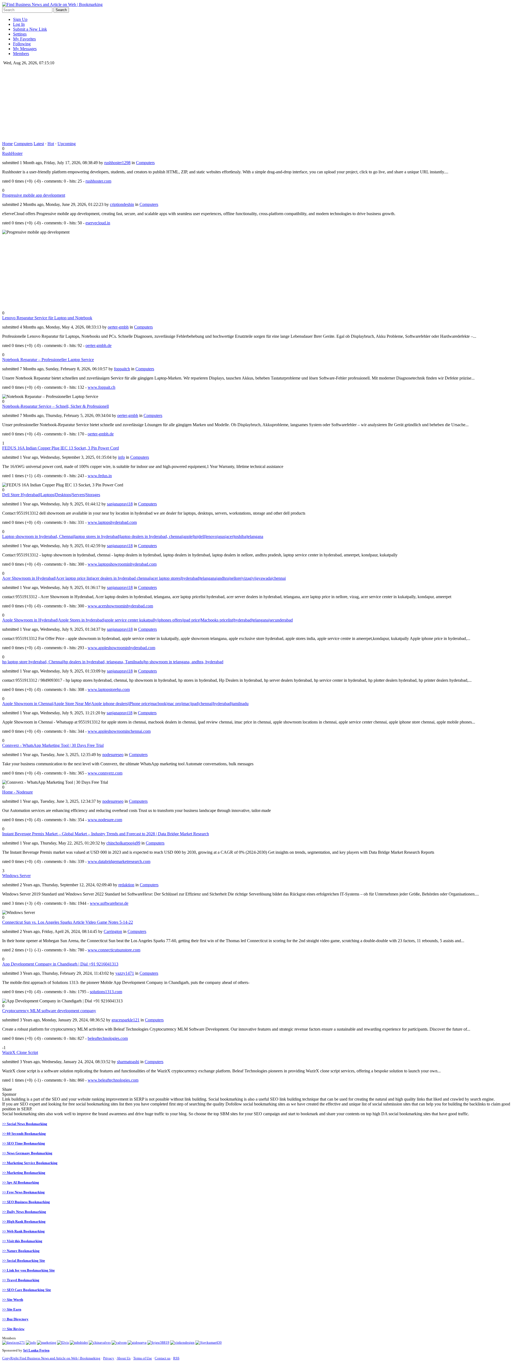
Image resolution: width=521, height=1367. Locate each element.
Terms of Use (142, 1358)
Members (21, 53)
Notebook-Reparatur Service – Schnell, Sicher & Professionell (55, 406)
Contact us (162, 1358)
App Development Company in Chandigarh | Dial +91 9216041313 (60, 964)
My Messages (25, 48)
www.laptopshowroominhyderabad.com (122, 564)
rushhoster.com (98, 181)
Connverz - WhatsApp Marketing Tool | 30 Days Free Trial (53, 745)
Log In (19, 24)
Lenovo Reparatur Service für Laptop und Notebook (47, 318)
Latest (39, 143)
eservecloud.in (97, 223)
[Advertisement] (165, 103)
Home (7, 143)
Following (22, 44)
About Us (124, 1358)
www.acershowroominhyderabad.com (120, 606)
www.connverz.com (105, 773)
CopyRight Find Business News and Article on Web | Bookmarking (51, 1358)
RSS (176, 1358)
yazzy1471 (124, 973)
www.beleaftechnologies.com (113, 1080)
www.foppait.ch (101, 387)
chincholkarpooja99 (123, 843)
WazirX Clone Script (20, 1052)
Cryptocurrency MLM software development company (49, 1010)
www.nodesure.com (105, 819)
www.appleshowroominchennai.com (119, 731)
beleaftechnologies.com (108, 1038)
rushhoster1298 (117, 162)
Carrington (113, 931)
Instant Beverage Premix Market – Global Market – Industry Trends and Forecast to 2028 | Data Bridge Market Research (105, 833)
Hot (50, 143)
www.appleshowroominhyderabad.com (121, 647)
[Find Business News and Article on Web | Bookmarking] (52, 4)
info (121, 457)
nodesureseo (112, 754)
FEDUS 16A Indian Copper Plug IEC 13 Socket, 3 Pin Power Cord (60, 448)
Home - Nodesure (17, 792)
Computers (23, 143)
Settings (20, 34)
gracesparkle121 (125, 1020)
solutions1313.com (106, 991)
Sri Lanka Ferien (36, 1350)
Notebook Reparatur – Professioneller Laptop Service (48, 359)
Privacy (108, 1358)
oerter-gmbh (118, 327)
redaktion (126, 884)
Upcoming (67, 143)
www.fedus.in (100, 475)
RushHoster (12, 153)
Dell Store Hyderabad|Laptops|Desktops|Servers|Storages (51, 494)
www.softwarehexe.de (109, 903)
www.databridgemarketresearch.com (119, 861)
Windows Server (16, 875)
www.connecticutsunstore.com (114, 950)
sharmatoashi (128, 1061)
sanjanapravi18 (120, 504)
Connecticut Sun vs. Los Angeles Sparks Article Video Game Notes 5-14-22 (67, 922)
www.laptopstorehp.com (109, 689)
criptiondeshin (122, 204)
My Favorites (24, 39)
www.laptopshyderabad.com (112, 522)
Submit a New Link (30, 29)
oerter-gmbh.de (98, 345)
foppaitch (122, 369)
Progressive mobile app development (33, 195)
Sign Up (20, 19)
